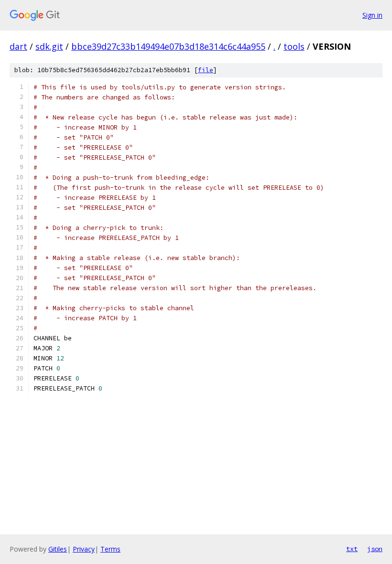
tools (294, 46)
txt (352, 548)
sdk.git (49, 46)
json (374, 548)
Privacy (84, 548)
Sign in (372, 15)
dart (18, 46)
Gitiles (57, 548)
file (205, 70)
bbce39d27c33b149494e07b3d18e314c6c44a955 (168, 46)
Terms (110, 548)
